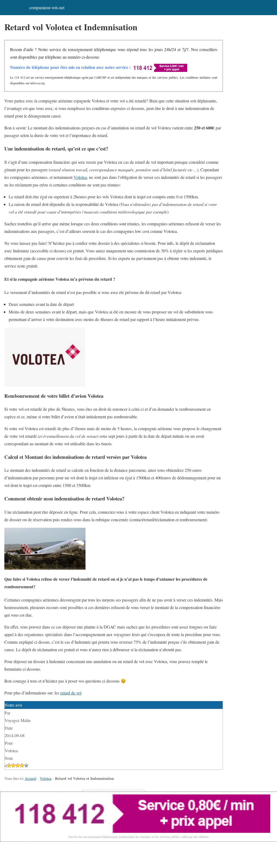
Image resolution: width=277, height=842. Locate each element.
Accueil (30, 778)
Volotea (80, 177)
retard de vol (70, 693)
